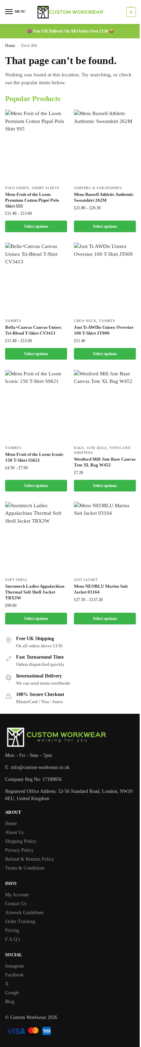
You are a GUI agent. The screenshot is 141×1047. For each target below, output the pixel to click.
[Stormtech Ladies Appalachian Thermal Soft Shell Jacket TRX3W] (36, 537)
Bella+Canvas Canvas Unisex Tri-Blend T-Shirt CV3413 (33, 330)
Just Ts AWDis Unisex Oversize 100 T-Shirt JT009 (103, 330)
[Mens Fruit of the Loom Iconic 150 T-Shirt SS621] (36, 405)
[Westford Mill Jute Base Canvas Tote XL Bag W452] (105, 405)
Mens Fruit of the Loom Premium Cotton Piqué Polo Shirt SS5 (32, 200)
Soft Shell (16, 580)
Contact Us (15, 903)
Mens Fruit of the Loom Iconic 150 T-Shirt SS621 (34, 457)
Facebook (14, 974)
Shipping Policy (20, 841)
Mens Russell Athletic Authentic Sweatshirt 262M (104, 197)
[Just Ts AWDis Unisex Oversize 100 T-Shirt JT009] (105, 278)
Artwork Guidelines (24, 912)
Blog (9, 1001)
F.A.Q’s (12, 939)
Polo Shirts (17, 188)
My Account (17, 894)
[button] (130, 12)
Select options (36, 226)
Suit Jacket (86, 580)
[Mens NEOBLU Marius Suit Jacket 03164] (105, 537)
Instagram (14, 966)
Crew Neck (85, 321)
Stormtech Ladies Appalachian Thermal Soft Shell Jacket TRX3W (34, 592)
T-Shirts (13, 321)
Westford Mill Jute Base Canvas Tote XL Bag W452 (105, 462)
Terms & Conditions (24, 868)
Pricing (12, 930)
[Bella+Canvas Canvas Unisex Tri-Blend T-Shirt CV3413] (36, 278)
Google (12, 992)
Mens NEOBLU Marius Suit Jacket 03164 (101, 589)
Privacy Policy (19, 850)
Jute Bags (97, 448)
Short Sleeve (45, 188)
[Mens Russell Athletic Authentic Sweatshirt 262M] (105, 145)
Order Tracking (20, 921)
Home (10, 45)
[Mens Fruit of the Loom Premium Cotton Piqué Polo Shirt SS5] (36, 145)
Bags (79, 448)
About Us (14, 832)
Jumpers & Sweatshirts (98, 188)
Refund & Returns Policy (29, 859)
